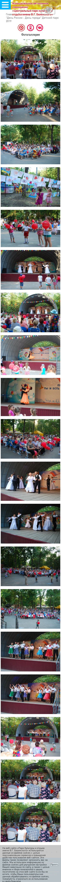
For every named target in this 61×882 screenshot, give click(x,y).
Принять (54, 865)
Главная (11, 14)
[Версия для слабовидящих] (48, 10)
